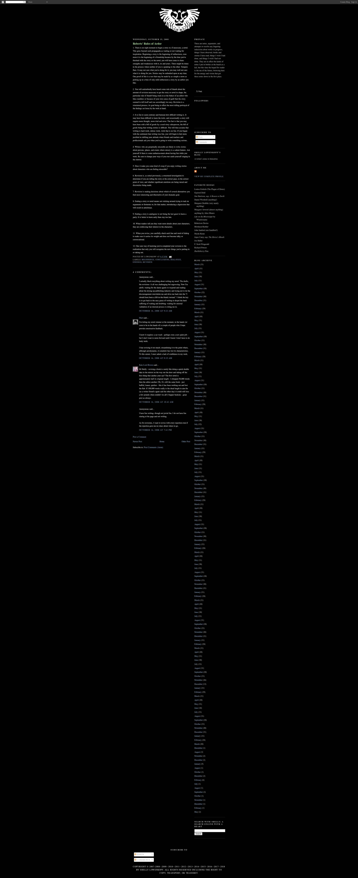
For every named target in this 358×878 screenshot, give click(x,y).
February (198, 308)
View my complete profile (209, 176)
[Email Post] (170, 257)
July (196, 280)
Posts (200, 137)
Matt (141, 317)
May (196, 272)
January (197, 304)
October (197, 292)
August (197, 284)
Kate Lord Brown (146, 365)
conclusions (162, 259)
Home (162, 441)
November (198, 296)
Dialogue (176, 259)
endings (137, 262)
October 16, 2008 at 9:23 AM (155, 310)
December (198, 300)
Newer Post (137, 441)
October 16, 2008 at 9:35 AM (155, 358)
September (198, 288)
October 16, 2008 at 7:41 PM (155, 430)
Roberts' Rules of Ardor (147, 44)
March (197, 264)
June (196, 276)
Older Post (186, 441)
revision (147, 262)
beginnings (148, 259)
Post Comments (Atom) (153, 447)
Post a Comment (139, 436)
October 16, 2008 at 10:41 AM (156, 402)
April (196, 268)
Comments (202, 142)
